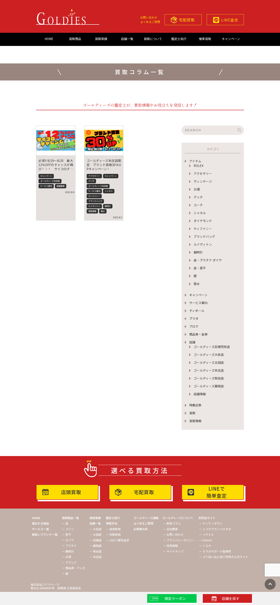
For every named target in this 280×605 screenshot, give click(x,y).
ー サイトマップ (173, 551)
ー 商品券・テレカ (73, 568)
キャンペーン (231, 39)
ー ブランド (69, 562)
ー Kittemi (205, 540)
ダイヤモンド (203, 221)
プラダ (193, 318)
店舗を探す (230, 598)
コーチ (198, 205)
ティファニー (203, 228)
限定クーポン (175, 598)
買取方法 (111, 523)
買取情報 (195, 421)
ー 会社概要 (170, 529)
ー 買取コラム (172, 523)
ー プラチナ (69, 546)
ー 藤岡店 (95, 546)
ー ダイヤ (68, 540)
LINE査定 (229, 20)
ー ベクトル (206, 534)
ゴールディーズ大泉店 (209, 354)
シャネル (200, 213)
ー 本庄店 (95, 557)
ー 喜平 (66, 534)
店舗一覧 (127, 39)
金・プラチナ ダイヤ (208, 260)
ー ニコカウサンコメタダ (215, 529)
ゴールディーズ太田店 (209, 362)
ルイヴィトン (203, 244)
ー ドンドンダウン (210, 523)
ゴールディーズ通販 (146, 518)
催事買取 (205, 39)
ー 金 (65, 523)
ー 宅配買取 (113, 534)
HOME (49, 39)
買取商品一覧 (70, 518)
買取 (192, 413)
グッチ (198, 197)
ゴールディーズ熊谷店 (209, 378)
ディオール (196, 310)
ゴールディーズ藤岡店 (209, 386)
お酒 (197, 189)
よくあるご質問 (150, 22)
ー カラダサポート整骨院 (215, 551)
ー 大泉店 (95, 529)
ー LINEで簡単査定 (117, 540)
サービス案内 (198, 303)
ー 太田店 (95, 534)
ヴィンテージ (203, 181)
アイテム (195, 161)
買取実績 (101, 39)
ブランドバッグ (204, 236)
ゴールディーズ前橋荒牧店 (212, 346)
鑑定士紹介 (179, 39)
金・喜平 (200, 268)
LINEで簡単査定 (216, 492)
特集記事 (195, 405)
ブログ (193, 326)
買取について (153, 39)
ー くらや (205, 546)
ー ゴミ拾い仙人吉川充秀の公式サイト (223, 557)
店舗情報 (200, 394)
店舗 (192, 342)
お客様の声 (140, 529)
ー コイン (68, 529)
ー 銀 (65, 574)
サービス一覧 (40, 529)
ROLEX (198, 165)
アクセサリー (203, 173)
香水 (197, 284)
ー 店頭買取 (113, 529)
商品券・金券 (198, 334)
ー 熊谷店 (95, 551)
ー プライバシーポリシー (179, 540)
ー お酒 (66, 557)
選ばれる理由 (40, 523)
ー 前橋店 (95, 540)
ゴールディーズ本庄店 (209, 370)
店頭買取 (71, 491)
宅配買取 (187, 20)
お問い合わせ (148, 17)
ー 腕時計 (68, 551)
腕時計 (198, 252)
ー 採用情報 (170, 546)
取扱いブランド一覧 (45, 534)
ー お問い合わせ (173, 534)
